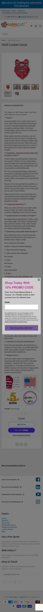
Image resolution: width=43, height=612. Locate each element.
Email (7, 302)
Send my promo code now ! (21, 328)
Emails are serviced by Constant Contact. (16, 322)
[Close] (38, 279)
